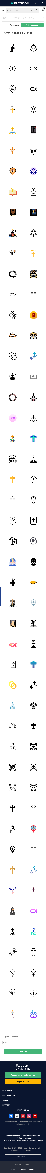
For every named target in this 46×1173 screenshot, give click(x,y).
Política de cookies (24, 1138)
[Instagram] (29, 1116)
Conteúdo (7, 1090)
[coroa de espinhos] (13, 274)
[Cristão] (13, 562)
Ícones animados (30, 18)
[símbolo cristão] (33, 705)
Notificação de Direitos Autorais (16, 1140)
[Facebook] (11, 1116)
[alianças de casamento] (13, 356)
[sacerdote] (33, 644)
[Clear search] (31, 10)
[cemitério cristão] (13, 726)
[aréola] (13, 336)
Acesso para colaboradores (23, 1075)
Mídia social (23, 1110)
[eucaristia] (33, 192)
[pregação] (13, 233)
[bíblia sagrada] (33, 377)
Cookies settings (36, 1140)
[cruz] (33, 48)
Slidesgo (32, 1169)
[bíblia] (13, 130)
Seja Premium (23, 1081)
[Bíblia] (33, 520)
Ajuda (5, 1100)
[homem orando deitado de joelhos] (13, 48)
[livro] (13, 192)
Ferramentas (8, 1095)
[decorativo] (33, 562)
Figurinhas (15, 18)
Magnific (13, 1169)
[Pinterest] (23, 1116)
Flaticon (23, 1169)
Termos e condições (13, 1135)
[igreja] (13, 89)
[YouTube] (35, 1116)
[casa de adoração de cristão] (13, 705)
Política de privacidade (31, 1135)
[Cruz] (13, 582)
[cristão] (33, 68)
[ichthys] (13, 294)
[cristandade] (13, 500)
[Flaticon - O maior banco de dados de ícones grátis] (20, 3)
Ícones (5, 18)
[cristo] (33, 171)
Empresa (6, 1105)
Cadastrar (23, 1130)
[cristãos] (33, 747)
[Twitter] (17, 1116)
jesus (5, 1042)
